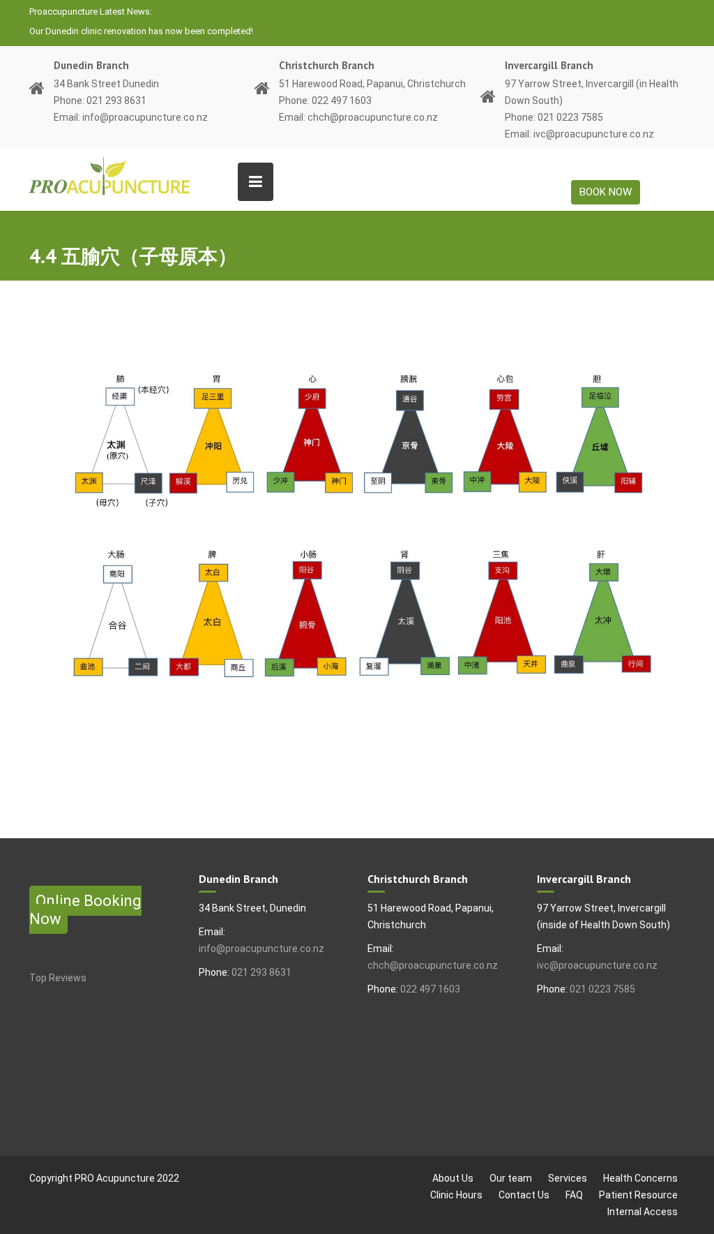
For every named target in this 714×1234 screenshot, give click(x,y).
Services (567, 1178)
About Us (452, 1178)
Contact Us (524, 1194)
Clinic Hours (456, 1194)
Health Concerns (640, 1178)
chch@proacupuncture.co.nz (432, 965)
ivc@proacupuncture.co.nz (597, 965)
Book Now (605, 192)
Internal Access (642, 1211)
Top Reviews (57, 977)
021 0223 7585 (602, 989)
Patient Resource (638, 1194)
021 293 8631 (261, 972)
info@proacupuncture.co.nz (261, 948)
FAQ (574, 1194)
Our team (510, 1178)
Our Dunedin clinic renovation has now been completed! (141, 31)
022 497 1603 (430, 989)
